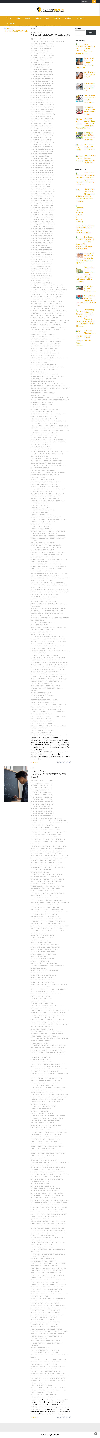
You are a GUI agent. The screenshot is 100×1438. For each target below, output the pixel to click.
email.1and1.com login (60, 428)
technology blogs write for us (42, 1247)
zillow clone (63, 735)
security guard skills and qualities (43, 627)
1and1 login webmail (38, 902)
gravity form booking (38, 463)
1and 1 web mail (36, 313)
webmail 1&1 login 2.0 (52, 1277)
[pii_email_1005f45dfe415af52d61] (41, 60)
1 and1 (33, 294)
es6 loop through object (40, 435)
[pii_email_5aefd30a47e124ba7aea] (42, 128)
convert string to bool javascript (43, 393)
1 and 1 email (49, 287)
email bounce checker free (57, 421)
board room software (39, 994)
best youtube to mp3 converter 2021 (43, 980)
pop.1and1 (63, 603)
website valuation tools (39, 1333)
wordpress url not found (40, 704)
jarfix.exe (34, 1099)
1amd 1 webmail (36, 881)
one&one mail (35, 596)
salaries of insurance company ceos (43, 622)
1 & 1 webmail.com (36, 823)
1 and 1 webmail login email (40, 839)
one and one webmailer (39, 1188)
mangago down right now (57, 559)
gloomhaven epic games (39, 456)
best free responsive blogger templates (45, 374)
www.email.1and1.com (61, 1376)
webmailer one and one (39, 676)
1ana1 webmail (35, 884)
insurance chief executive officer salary (45, 1071)
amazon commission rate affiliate (42, 360)
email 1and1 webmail (38, 1019)
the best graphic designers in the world (45, 655)
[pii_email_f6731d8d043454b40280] (42, 254)
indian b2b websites (58, 489)
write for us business (58, 704)
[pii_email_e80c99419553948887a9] (41, 236)
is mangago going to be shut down (43, 510)
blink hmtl (49, 987)
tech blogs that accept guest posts (43, 648)
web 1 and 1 (52, 1261)
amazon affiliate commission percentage (45, 346)
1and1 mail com (44, 318)
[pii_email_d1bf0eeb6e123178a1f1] (41, 212)
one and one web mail (38, 1179)
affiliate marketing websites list (42, 336)
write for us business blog (40, 1362)
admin (36, 39)
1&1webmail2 (48, 303)
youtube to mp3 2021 (38, 1390)
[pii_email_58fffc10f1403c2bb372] (41, 125)
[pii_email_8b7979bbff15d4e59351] (41, 153)
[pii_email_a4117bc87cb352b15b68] (41, 182)
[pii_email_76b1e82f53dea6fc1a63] (41, 137)
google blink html (56, 1050)
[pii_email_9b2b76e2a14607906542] (42, 172)
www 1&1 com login (37, 1364)
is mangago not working (39, 512)
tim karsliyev (35, 657)
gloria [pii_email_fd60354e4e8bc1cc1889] (44, 458)
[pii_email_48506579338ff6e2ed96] (42, 116)
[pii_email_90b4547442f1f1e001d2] (41, 158)
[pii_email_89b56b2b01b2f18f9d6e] (42, 149)
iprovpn (60, 496)
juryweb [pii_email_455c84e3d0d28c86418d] (45, 1120)
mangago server (59, 564)
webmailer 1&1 (64, 674)
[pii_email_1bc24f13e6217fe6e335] (41, 787)
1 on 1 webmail (59, 844)
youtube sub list (59, 725)
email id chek (52, 423)
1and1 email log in (37, 895)
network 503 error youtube (41, 587)
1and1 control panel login (40, 893)
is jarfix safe (35, 1085)
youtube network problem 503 (41, 725)
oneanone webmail (37, 1205)
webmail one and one (59, 667)
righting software (37, 620)
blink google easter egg (60, 984)
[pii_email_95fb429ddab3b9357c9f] (42, 168)
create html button (38, 395)
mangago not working (51, 1141)
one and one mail (37, 592)
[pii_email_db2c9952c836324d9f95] (42, 219)
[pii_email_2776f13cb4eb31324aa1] (41, 76)
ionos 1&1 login (63, 1073)
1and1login (53, 914)
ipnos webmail (50, 496)
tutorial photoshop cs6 (39, 660)
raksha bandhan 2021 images (54, 613)
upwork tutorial (56, 660)
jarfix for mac (62, 1097)
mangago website (37, 568)
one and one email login (39, 1176)
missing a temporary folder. (41, 578)
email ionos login (48, 1024)
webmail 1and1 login (38, 1291)
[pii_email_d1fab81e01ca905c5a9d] (42, 214)
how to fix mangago (38, 477)
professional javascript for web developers (47, 610)
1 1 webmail (59, 823)
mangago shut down (56, 1146)
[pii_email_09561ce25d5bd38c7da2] (42, 53)
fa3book (53, 435)
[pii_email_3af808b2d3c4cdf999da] (42, 104)
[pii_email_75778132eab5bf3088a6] (42, 135)
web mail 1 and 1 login (50, 1266)
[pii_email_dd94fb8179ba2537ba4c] (42, 221)
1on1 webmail (35, 928)
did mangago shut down (39, 407)
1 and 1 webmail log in (38, 292)
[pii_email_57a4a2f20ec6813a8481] (42, 123)
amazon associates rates (39, 357)
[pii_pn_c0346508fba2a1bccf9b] (41, 278)
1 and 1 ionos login (37, 827)
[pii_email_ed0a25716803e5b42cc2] (42, 240)
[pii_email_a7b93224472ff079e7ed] (42, 184)
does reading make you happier (42, 411)
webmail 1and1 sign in (53, 1291)
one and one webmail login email (42, 1186)
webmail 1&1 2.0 (47, 1275)
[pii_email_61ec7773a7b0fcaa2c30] (42, 130)
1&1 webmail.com (36, 303)
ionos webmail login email (54, 1078)
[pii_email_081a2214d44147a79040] (41, 48)
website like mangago (38, 678)
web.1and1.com (61, 1268)
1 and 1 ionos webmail (52, 827)
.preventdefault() (55, 39)
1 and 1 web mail (36, 832)
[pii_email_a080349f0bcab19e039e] (42, 177)
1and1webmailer (47, 322)
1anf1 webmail (48, 919)
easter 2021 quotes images (40, 416)
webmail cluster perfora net (41, 1298)
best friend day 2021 (37, 376)
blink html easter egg (46, 989)
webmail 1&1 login (37, 1277)
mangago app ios (54, 1139)
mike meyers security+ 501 (39, 1158)
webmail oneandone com (40, 1315)
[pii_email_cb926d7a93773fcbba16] (42, 207)
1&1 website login (36, 867)
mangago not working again (41, 564)
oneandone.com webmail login (42, 1202)
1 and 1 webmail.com (58, 839)
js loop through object (39, 538)
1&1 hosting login (48, 851)
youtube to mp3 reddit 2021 (40, 728)
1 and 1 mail (34, 289)
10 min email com (36, 306)
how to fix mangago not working (43, 479)
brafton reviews (37, 386)
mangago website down (53, 568)
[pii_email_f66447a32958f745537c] (41, 252)
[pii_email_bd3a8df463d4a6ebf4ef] (42, 196)
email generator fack (38, 423)
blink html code (57, 383)
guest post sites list (55, 463)
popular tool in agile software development (47, 1212)
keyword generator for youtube (42, 543)
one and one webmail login (40, 1183)
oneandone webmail (49, 596)
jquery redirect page (38, 535)
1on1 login (45, 327)
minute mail (54, 573)
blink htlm (58, 987)
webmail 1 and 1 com (37, 1273)
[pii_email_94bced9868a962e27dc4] (42, 163)
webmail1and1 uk (52, 674)
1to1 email (62, 327)
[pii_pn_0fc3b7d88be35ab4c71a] (41, 266)
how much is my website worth (41, 1057)
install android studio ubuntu (41, 491)
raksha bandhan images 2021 (40, 615)
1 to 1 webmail (35, 846)
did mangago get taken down (41, 404)
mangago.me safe (37, 1155)
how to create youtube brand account (45, 475)
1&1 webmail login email (39, 862)
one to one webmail (56, 1193)
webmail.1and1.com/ (49, 669)
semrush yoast (62, 627)
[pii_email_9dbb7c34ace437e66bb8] (42, 175)
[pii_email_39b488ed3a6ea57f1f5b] (42, 100)
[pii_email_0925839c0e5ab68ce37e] (42, 50)
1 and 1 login (35, 830)
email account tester (38, 421)
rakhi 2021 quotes (37, 613)
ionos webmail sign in (38, 1080)
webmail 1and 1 (60, 1280)
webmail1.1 (60, 669)
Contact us (11, 23)
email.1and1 (34, 428)
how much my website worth (41, 1059)
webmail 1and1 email (60, 1287)
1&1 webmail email (51, 299)
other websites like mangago (41, 599)
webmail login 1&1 (37, 1303)
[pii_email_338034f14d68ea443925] (42, 90)
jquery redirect (53, 533)
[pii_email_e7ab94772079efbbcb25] (42, 233)
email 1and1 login (51, 418)
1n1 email (57, 322)
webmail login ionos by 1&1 (56, 1305)
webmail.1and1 (36, 669)
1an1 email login (45, 311)
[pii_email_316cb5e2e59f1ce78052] (41, 792)
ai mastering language (58, 339)
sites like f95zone (37, 1226)
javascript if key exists (38, 519)
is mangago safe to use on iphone (42, 1092)
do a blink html (57, 409)
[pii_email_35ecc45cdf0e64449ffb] (42, 95)
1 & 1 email (34, 820)
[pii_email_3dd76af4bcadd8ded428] (43, 114)
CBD (47, 18)
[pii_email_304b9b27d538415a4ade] (42, 88)
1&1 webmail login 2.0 (52, 860)
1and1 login (48, 900)
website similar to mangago (57, 678)
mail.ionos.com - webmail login (54, 1137)
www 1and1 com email (38, 709)
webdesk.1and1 (63, 664)
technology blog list (38, 650)
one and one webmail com (40, 1181)
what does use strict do (53, 681)
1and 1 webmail (36, 888)
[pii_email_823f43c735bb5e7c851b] (41, 144)
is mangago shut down (39, 1094)
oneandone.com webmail (60, 1200)
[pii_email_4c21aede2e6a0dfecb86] (42, 118)
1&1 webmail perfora (56, 301)
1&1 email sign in (36, 851)
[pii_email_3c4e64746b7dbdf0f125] (42, 111)
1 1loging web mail (37, 287)
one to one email (53, 1191)
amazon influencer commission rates (44, 364)
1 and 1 (67, 823)
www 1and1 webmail (38, 1369)
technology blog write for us (58, 650)
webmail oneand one (38, 1312)
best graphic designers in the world (43, 378)
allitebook (35, 341)
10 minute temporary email (40, 876)
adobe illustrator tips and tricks (42, 334)
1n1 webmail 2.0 (45, 325)
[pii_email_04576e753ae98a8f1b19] (41, 785)
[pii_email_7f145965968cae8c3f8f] (41, 139)
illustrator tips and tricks (40, 489)
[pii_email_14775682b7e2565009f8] (41, 64)
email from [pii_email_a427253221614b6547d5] (45, 1022)
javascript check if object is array (43, 514)
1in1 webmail (35, 921)
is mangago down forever (40, 505)
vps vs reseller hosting (39, 662)
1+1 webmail (57, 303)
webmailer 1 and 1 (54, 1322)
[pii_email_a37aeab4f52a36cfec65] (42, 179)
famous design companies (57, 439)
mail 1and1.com (62, 1132)
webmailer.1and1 (52, 1326)
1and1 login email (60, 900)
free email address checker (40, 444)
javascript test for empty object (42, 531)
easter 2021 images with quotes (41, 414)
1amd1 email (35, 311)
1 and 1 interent (60, 287)
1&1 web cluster (36, 858)
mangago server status (39, 566)
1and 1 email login (37, 886)
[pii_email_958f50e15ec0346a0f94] (42, 165)
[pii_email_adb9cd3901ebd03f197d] (42, 804)
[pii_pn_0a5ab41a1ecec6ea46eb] (41, 264)
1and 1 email (52, 884)
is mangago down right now (55, 1087)
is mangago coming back (52, 498)
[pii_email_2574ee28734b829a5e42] (42, 74)
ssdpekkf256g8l (36, 646)
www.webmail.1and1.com (58, 1378)
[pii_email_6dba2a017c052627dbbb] (42, 132)
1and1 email (58, 313)
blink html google (62, 989)
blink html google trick (39, 991)
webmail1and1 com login (50, 671)
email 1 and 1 (55, 416)
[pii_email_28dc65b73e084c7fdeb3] (42, 83)
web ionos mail (61, 1263)
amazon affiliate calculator (50, 341)
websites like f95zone (57, 1333)
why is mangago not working (41, 1348)
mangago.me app (37, 571)
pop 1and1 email (53, 603)
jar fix (33, 1097)
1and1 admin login (37, 891)
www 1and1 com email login (57, 1366)
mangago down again (38, 559)
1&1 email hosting (36, 296)
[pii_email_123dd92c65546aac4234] (42, 62)
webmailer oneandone (50, 1324)
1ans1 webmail (59, 919)
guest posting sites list (57, 465)
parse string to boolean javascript (43, 601)
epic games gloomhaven (60, 430)
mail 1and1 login (49, 1132)
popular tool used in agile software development (49, 608)
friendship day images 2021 (59, 451)
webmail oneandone (54, 1312)
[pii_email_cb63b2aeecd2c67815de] (42, 205)
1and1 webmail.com (56, 909)
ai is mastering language (39, 339)
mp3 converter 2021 (37, 1169)
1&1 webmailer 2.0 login (51, 865)
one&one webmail (37, 1198)
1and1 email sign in (37, 898)
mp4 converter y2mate (54, 1169)
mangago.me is (49, 571)
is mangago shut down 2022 (58, 1094)
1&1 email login (49, 296)
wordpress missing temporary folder (44, 700)
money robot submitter (60, 578)
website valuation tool (60, 1331)
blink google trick (37, 987)
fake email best (36, 1036)
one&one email (54, 594)
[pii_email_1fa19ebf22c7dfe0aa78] (42, 67)
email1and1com (45, 430)
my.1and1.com (35, 585)
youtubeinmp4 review (38, 1397)
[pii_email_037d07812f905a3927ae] (42, 783)
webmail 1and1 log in (54, 1289)
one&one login (48, 1195)
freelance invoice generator (41, 449)
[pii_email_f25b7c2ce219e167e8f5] (41, 245)
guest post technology (39, 465)
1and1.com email (63, 320)
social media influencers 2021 (41, 634)
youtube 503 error (49, 714)
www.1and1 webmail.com (53, 1371)
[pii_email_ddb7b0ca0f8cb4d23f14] (42, 224)
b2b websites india (52, 369)
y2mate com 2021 (49, 1380)
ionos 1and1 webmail (38, 1076)
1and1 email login (50, 895)
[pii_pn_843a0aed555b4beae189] (41, 275)
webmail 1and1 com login (39, 1284)
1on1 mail (54, 327)
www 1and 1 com (54, 707)
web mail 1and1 (36, 1268)
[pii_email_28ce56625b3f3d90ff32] (42, 81)
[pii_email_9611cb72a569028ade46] (42, 170)
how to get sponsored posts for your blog (46, 482)
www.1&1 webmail (37, 1371)
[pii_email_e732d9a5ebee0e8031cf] (42, 231)
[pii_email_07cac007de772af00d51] (42, 46)
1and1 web (54, 318)
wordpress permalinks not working (43, 702)
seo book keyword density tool (42, 629)
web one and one (50, 664)
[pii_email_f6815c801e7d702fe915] (41, 257)
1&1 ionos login (61, 851)
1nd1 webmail (56, 325)
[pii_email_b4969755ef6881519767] (41, 806)
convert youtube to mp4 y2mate (42, 1003)
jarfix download (49, 1097)
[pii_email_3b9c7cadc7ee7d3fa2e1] (42, 107)
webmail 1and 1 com (37, 1282)
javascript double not (39, 517)
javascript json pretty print (41, 524)
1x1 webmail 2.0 (47, 329)
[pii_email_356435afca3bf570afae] (42, 794)
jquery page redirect (38, 533)
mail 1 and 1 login (36, 554)
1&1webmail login (50, 867)
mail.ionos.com (36, 1137)
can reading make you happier (54, 386)
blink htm (34, 989)
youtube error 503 (58, 716)
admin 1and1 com (59, 329)
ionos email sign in (37, 496)
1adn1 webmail (59, 879)
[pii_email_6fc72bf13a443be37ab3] (42, 799)
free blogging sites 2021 (58, 442)
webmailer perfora (56, 676)
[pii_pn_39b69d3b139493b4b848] (41, 268)
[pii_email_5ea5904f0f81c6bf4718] (41, 797)
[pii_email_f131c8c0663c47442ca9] (42, 243)
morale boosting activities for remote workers (48, 582)
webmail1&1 (34, 1317)
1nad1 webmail (45, 923)
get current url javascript (40, 453)
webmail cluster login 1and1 (40, 1296)
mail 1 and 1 (61, 552)
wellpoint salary (37, 681)
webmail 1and (48, 1280)
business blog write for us (40, 996)
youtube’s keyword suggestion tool (43, 735)
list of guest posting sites (40, 547)
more (33, 29)
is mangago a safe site (49, 1085)
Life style (80, 18)
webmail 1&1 (35, 667)
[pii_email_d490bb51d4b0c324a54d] (42, 813)
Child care (68, 18)
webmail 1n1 (52, 1294)
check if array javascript (39, 388)
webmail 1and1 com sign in (58, 1284)
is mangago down (37, 1087)
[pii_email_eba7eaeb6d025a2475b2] (42, 238)
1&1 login (58, 296)
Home (9, 18)
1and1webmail (35, 322)
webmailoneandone (38, 1329)
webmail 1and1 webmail (39, 1294)
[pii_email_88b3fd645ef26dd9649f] (42, 146)
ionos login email (37, 1078)
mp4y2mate (34, 1172)
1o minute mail (35, 327)
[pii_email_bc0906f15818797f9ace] (42, 809)
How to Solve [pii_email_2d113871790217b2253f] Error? (49, 774)
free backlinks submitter (39, 442)
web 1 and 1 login (36, 664)
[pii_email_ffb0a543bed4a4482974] (42, 261)
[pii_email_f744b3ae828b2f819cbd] (42, 259)
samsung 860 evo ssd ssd (39, 625)
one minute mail (63, 592)
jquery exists (60, 531)
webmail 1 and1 (36, 1275)
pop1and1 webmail (57, 1209)
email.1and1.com (45, 428)
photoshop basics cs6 (38, 603)
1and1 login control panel (55, 315)
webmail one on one (38, 1310)
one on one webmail (38, 1191)
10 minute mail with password (54, 306)
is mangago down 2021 (38, 500)
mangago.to (49, 1155)
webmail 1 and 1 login (53, 1273)
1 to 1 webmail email (48, 846)
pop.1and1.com (36, 606)
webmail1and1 (35, 671)
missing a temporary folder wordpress (45, 575)
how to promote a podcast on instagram (45, 486)
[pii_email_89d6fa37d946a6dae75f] (42, 151)
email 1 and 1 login (37, 418)
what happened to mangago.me (42, 683)
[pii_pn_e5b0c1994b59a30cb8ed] (41, 282)
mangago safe (57, 1144)
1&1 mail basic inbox (37, 299)
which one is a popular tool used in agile (45, 685)
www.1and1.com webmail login (41, 711)
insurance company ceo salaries (42, 493)
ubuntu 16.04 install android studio (43, 1258)
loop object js (55, 547)
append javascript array (39, 367)
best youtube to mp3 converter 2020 (43, 977)
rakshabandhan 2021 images (40, 618)
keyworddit (57, 545)
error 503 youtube (37, 432)
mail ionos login (36, 1134)
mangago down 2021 (51, 557)
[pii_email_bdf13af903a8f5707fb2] (42, 198)
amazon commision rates (59, 357)
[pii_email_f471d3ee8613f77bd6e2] (41, 250)
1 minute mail (40, 294)
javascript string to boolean (41, 528)
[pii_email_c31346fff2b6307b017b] (41, 811)
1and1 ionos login (37, 900)
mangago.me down (37, 1153)
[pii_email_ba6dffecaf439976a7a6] (42, 193)
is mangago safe (55, 1090)
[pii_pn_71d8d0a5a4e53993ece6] (41, 271)
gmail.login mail (36, 460)
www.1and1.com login (38, 1373)
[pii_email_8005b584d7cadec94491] (42, 142)
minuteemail (64, 573)
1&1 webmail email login (39, 301)
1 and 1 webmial (36, 841)
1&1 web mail (47, 858)
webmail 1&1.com (36, 1280)
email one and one (37, 425)
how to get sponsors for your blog (44, 484)
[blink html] (35, 41)
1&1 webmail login (37, 860)
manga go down (36, 557)
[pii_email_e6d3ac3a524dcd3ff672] (42, 228)
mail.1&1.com (48, 1134)
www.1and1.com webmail (56, 1373)
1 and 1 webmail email (38, 834)
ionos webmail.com (54, 1080)
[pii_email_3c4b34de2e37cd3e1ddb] (42, 109)
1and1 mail (34, 318)
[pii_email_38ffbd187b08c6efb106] (42, 97)
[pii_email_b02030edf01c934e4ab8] (42, 189)
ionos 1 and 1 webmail (49, 1073)
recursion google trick (60, 618)
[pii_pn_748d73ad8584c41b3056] (41, 273)
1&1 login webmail (37, 855)
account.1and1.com (48, 930)
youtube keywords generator (41, 723)
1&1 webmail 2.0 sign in (60, 858)
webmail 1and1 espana (38, 1289)
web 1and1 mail (49, 1263)
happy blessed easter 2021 (40, 468)
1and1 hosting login (51, 898)
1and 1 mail (48, 886)
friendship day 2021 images (40, 451)
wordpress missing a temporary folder (45, 1350)
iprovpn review (36, 498)
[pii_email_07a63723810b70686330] (42, 43)
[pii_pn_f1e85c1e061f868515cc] (40, 285)
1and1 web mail (57, 905)
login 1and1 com (36, 1127)
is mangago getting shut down (41, 507)
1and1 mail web (36, 905)
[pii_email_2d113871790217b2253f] (41, 86)
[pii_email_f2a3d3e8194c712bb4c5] (42, 247)
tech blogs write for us (39, 1242)
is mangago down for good (41, 503)
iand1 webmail (35, 1066)
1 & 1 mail (62, 285)
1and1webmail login (37, 916)
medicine (37, 18)
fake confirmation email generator (43, 437)
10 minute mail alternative (40, 872)
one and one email (62, 589)
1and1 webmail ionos (38, 907)
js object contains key (57, 538)
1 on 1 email (50, 294)
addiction (56, 18)
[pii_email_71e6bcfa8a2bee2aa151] (42, 801)
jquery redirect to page (56, 535)
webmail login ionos (38, 1305)
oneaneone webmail (61, 1202)
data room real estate (39, 400)
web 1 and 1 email (36, 1263)
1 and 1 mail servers (46, 289)
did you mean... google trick (40, 409)
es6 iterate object (52, 432)
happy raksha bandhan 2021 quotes (43, 470)
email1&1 (50, 1029)
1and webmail (56, 888)
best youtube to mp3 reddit (40, 383)
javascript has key (55, 517)
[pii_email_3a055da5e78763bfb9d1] (42, 102)
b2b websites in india (38, 369)
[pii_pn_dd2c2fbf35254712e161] (40, 280)
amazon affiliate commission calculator (45, 343)
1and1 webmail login (49, 320)
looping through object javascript (43, 552)
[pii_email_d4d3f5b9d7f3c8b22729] (42, 217)
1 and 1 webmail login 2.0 (55, 292)
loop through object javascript (42, 550)
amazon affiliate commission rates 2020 (44, 353)
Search (78, 29)
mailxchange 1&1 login (38, 1139)
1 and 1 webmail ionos (54, 834)
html (63, 1064)
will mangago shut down (40, 697)
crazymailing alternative (39, 1005)
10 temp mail (46, 308)
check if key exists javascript (41, 390)
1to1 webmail (35, 930)
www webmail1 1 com (53, 1369)
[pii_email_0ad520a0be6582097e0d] (42, 55)
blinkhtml (52, 991)
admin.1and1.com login (38, 332)
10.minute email (57, 308)
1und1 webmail (36, 329)
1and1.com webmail (62, 912)
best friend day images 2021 (55, 376)
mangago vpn (35, 1148)
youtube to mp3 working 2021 (41, 732)
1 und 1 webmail (62, 846)
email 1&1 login (50, 1015)
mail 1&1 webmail (49, 554)
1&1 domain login (46, 848)
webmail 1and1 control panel (41, 1287)
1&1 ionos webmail (37, 853)
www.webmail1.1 (59, 711)
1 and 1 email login (37, 825)
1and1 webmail (36, 320)
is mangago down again (56, 500)
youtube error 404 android (40, 716)
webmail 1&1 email (60, 1275)
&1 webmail (58, 818)
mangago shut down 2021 (58, 566)
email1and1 (34, 430)
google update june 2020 (53, 460)
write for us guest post (39, 707)
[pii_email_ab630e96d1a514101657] (41, 186)
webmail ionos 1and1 (38, 1301)
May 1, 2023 (44, 39)
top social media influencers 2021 (53, 657)
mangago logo (55, 561)
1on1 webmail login (48, 928)
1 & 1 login (54, 285)
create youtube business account (42, 397)
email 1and (60, 1015)
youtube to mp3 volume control (42, 730)
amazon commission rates (40, 362)
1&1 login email (57, 853)
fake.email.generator (38, 439)
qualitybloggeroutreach (40, 1219)
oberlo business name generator (42, 589)
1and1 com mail (48, 313)
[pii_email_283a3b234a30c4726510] (42, 78)
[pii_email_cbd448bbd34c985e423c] (42, 210)
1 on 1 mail (49, 844)
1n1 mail (64, 322)
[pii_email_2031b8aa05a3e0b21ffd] (42, 69)
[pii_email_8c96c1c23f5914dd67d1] (41, 156)
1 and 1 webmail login (38, 837)
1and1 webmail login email (40, 909)
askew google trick (57, 367)
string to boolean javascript (53, 646)
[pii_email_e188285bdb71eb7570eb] (42, 226)
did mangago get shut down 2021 (42, 402)
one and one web (51, 592)
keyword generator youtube (41, 545)
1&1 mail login (63, 855)
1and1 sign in (47, 905)
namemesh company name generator (54, 585)
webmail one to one (54, 1310)
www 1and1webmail (54, 709)
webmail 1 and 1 (58, 1270)
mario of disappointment (39, 573)
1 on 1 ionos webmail (38, 844)
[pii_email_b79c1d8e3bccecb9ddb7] (42, 191)
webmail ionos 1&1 (59, 1298)
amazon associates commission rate (43, 355)
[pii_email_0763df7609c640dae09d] (52, 41)
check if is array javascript (59, 388)
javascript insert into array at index (43, 521)
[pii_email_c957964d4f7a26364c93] (42, 203)
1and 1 (65, 311)
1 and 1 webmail (48, 832)
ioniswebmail (59, 493)
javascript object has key (40, 526)
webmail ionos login (54, 1301)
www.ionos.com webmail (39, 1378)
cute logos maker (62, 397)
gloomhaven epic (58, 453)
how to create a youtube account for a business (48, 472)
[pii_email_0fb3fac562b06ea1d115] (41, 57)
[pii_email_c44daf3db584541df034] (42, 200)
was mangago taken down (58, 662)
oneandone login (51, 1198)
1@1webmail (60, 294)
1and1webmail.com (52, 916)
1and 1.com (46, 888)
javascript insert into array (58, 519)
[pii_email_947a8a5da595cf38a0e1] (42, 161)
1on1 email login (46, 926)
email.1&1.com (63, 425)
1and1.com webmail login (39, 914)
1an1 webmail (57, 311)
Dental (27, 18)
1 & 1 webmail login (60, 820)
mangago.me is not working (56, 1153)
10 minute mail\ (36, 308)
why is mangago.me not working (42, 695)
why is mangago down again (41, 693)
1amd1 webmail (57, 881)
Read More (35, 762)
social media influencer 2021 (40, 632)
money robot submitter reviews (42, 580)
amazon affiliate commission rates (43, 350)
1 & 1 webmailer (49, 823)
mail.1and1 (60, 554)
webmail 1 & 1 (47, 1270)
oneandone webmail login (40, 1200)
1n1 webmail (35, 325)
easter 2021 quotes (60, 414)
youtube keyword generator (41, 718)
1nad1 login (35, 923)
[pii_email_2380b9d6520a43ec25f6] (42, 71)
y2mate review (36, 714)
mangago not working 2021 (40, 1144)
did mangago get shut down (59, 400)
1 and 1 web (59, 830)
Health (18, 18)
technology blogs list (39, 653)
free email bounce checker (40, 446)
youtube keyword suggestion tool (43, 721)
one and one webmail (55, 1179)
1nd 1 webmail (56, 923)
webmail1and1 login (37, 674)
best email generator (38, 371)
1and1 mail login (63, 902)
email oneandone (51, 425)
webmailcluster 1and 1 (38, 1322)
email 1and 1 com (36, 1017)
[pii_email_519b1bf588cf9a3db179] (41, 121)
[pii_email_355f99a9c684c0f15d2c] (42, 93)
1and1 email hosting (37, 315)
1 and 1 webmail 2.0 (61, 289)
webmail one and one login (57, 1308)
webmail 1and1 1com (52, 1282)
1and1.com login (48, 912)
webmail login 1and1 (51, 1303)
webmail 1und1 (45, 667)
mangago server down (39, 1146)
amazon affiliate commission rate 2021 (44, 348)
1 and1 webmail (48, 841)
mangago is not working (39, 561)
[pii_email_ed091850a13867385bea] (42, 818)
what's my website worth (39, 1338)
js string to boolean (38, 540)
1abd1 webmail (47, 879)
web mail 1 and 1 (36, 1266)
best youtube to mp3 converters (42, 381)
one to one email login (39, 594)
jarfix (39, 1097)
